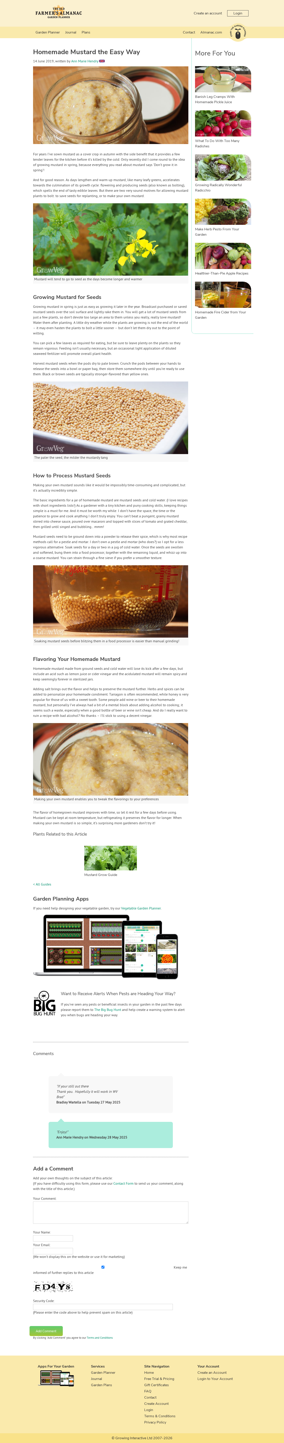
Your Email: (42, 1245)
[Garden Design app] (114, 983)
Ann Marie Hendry (84, 61)
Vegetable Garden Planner (141, 908)
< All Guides (42, 884)
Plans (86, 32)
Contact (189, 32)
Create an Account (212, 1372)
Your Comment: (45, 1199)
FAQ (147, 1391)
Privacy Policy (155, 1422)
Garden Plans (101, 1385)
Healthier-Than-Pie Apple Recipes (221, 273)
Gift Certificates (156, 1385)
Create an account (208, 13)
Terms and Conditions (100, 1338)
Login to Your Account (215, 1378)
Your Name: (42, 1232)
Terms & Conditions (160, 1416)
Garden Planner (48, 32)
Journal (70, 32)
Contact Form (123, 1184)
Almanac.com (211, 32)
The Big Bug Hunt (107, 1010)
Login (237, 13)
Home (149, 1372)
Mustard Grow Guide (100, 874)
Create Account (156, 1403)
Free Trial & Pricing (159, 1378)
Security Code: (44, 1301)
